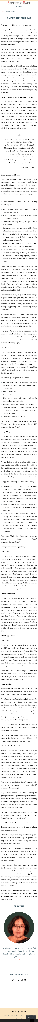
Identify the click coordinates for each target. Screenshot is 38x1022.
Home (2, 11)
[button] (32, 1020)
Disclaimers (19, 1018)
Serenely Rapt (15, 1015)
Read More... (19, 960)
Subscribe (31, 1018)
